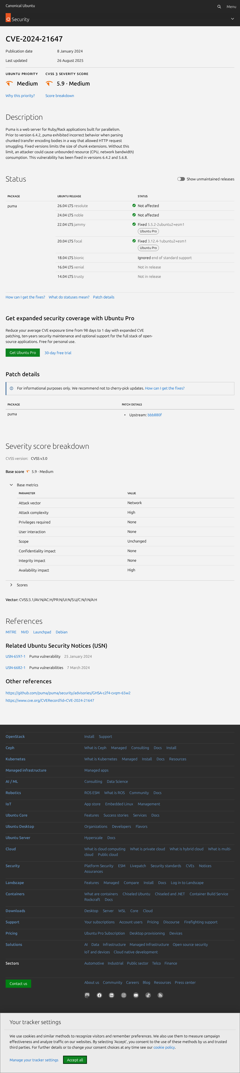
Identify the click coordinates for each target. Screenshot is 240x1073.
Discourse (171, 922)
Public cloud (108, 854)
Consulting (140, 748)
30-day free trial (58, 352)
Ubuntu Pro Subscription (104, 933)
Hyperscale (93, 837)
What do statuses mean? (69, 297)
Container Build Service (209, 894)
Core (134, 911)
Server (108, 911)
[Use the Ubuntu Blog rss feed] (161, 996)
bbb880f (155, 415)
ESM (121, 866)
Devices (175, 933)
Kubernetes (15, 759)
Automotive (94, 963)
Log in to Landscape (187, 882)
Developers (121, 826)
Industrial (115, 963)
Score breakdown (59, 95)
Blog (146, 982)
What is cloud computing (104, 849)
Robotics (13, 793)
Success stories (116, 815)
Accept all (75, 1060)
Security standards (166, 866)
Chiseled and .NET (170, 894)
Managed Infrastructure (149, 944)
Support (105, 736)
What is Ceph (95, 748)
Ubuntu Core (16, 815)
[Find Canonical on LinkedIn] (112, 996)
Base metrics (27, 485)
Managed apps (96, 770)
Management (149, 804)
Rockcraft (92, 899)
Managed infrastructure (26, 770)
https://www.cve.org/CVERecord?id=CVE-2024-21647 (50, 700)
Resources (177, 759)
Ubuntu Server (18, 837)
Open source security (190, 944)
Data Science (117, 781)
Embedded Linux (119, 804)
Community (139, 793)
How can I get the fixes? (25, 297)
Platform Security (98, 866)
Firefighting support (201, 922)
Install (89, 736)
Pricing (153, 922)
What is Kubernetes (100, 759)
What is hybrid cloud (186, 849)
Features (91, 815)
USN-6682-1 (16, 667)
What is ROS (114, 793)
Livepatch (138, 866)
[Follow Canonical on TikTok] (149, 996)
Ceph (10, 748)
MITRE (11, 632)
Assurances (93, 871)
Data (95, 944)
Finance (171, 963)
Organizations (95, 826)
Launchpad (42, 632)
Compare (131, 882)
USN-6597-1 (16, 656)
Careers (132, 982)
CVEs (190, 866)
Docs (158, 748)
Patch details (103, 297)
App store (92, 804)
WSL (122, 911)
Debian (62, 632)
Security (13, 866)
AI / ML (12, 781)
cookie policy (164, 1047)
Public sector (137, 963)
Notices (205, 866)
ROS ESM (92, 793)
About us (91, 982)
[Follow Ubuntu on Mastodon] (88, 996)
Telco (156, 963)
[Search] (219, 6)
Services (140, 815)
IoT (8, 804)
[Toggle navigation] (232, 18)
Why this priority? (20, 95)
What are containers (101, 894)
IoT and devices (97, 952)
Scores (22, 585)
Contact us (18, 983)
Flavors (141, 826)
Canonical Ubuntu (20, 6)
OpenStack (15, 736)
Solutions (14, 944)
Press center (185, 982)
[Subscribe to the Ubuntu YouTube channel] (137, 996)
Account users (130, 922)
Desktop (91, 911)
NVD (25, 632)
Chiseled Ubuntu (136, 894)
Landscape (15, 882)
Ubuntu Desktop (20, 826)
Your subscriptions (99, 922)
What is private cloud (147, 849)
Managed (119, 748)
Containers (15, 894)
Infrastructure (114, 944)
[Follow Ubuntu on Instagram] (124, 996)
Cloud (11, 849)
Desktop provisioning (147, 933)
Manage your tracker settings (34, 1060)
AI (86, 944)
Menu (231, 6)
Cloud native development (136, 952)
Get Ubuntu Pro (23, 352)
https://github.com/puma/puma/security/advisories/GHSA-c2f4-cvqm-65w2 (68, 693)
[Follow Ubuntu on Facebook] (100, 996)
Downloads (15, 911)
